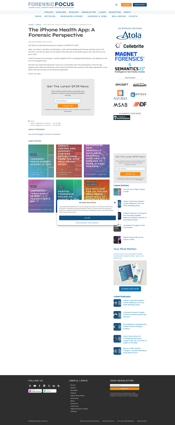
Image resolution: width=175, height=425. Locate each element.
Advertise (115, 12)
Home (30, 24)
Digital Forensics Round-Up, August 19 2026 (68, 195)
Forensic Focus (38, 172)
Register (140, 5)
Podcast (74, 12)
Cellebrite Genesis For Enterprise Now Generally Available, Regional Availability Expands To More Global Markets (96, 153)
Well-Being (119, 16)
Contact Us (74, 403)
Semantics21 (36, 209)
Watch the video (34, 74)
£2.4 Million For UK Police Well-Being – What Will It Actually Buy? (96, 194)
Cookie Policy (108, 421)
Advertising (74, 398)
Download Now (130, 288)
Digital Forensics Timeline (79, 409)
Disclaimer (142, 421)
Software (73, 411)
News (38, 16)
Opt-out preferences (81, 222)
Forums (48, 12)
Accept (88, 218)
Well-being (92, 184)
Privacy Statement (93, 222)
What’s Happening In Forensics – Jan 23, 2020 (45, 125)
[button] (115, 203)
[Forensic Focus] (51, 8)
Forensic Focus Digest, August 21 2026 (40, 162)
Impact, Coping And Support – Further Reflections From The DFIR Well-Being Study (68, 155)
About (127, 12)
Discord (61, 12)
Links (102, 12)
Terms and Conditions (89, 421)
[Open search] (116, 4)
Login (126, 5)
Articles (91, 181)
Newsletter (89, 12)
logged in (41, 134)
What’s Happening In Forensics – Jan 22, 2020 (45, 123)
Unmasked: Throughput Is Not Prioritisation (40, 196)
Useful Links (74, 406)
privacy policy (67, 111)
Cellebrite (92, 174)
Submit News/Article (77, 396)
